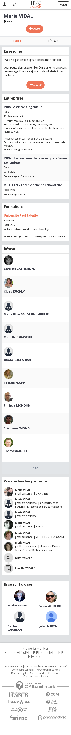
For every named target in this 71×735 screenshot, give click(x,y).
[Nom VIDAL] (8, 558)
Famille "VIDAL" (25, 568)
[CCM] (52, 694)
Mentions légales (19, 673)
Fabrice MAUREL (18, 605)
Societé (63, 666)
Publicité (38, 666)
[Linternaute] (19, 702)
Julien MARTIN (48, 626)
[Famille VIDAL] (8, 568)
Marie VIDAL (22, 490)
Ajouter (36, 28)
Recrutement (51, 666)
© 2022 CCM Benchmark (35, 676)
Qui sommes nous (13, 666)
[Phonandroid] (52, 717)
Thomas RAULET (15, 451)
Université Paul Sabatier (21, 215)
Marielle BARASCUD (18, 337)
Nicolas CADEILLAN (15, 627)
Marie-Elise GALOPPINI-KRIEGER (26, 314)
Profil (17, 41)
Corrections (54, 673)
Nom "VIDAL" (23, 558)
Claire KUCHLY (14, 291)
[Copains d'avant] (19, 709)
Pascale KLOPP (14, 383)
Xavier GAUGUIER (50, 606)
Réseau (52, 41)
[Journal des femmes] (19, 694)
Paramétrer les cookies (48, 670)
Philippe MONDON (17, 405)
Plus (35, 468)
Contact (28, 666)
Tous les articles (38, 673)
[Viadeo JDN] (52, 709)
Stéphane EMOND (16, 428)
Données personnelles (23, 670)
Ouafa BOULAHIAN (17, 360)
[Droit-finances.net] (52, 702)
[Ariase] (19, 717)
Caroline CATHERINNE (19, 269)
